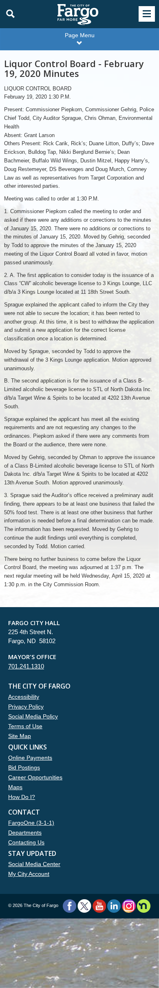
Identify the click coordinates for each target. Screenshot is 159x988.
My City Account (28, 874)
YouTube (99, 906)
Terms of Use (25, 726)
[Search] (8, 14)
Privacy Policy (26, 706)
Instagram (128, 906)
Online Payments (30, 757)
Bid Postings (24, 767)
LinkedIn (114, 906)
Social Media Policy (33, 716)
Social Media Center (34, 864)
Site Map (19, 736)
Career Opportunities (35, 777)
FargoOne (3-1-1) (31, 822)
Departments (25, 832)
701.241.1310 (26, 666)
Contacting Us (26, 842)
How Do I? (21, 797)
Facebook (69, 906)
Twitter (84, 906)
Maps (15, 787)
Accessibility (23, 696)
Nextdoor (143, 906)
